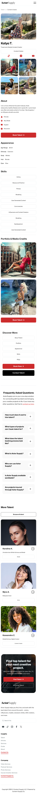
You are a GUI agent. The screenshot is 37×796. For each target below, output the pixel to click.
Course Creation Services (9, 773)
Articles (3, 740)
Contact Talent (18, 373)
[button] (35, 3)
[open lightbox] (9, 67)
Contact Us (4, 752)
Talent (3, 737)
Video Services (5, 764)
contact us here (28, 404)
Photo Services (5, 770)
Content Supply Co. (7, 776)
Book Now (18, 366)
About (3, 749)
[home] (8, 2)
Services (3, 743)
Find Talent (18, 679)
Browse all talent (18, 514)
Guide (3, 746)
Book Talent (18, 135)
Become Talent (18, 685)
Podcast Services (6, 767)
